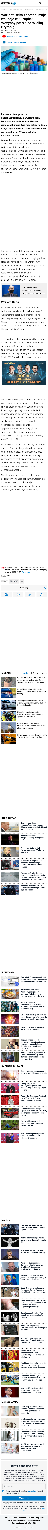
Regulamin (40, 1518)
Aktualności (29, 9)
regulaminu (31, 1491)
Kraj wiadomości (40, 673)
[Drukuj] (18, 594)
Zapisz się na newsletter (16, 42)
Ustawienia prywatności (21, 1523)
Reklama (22, 1518)
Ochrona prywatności (17, 1520)
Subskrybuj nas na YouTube (17, 36)
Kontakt (7, 1518)
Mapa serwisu (34, 1520)
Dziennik (3, 9)
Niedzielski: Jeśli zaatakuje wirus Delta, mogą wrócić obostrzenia (33, 290)
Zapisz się (24, 1498)
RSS (35, 1523)
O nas (14, 1518)
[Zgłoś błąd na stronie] (42, 594)
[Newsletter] (6, 594)
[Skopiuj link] (30, 594)
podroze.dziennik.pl (16, 9)
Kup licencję (26, 572)
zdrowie (14, 581)
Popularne (26, 673)
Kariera (31, 1518)
